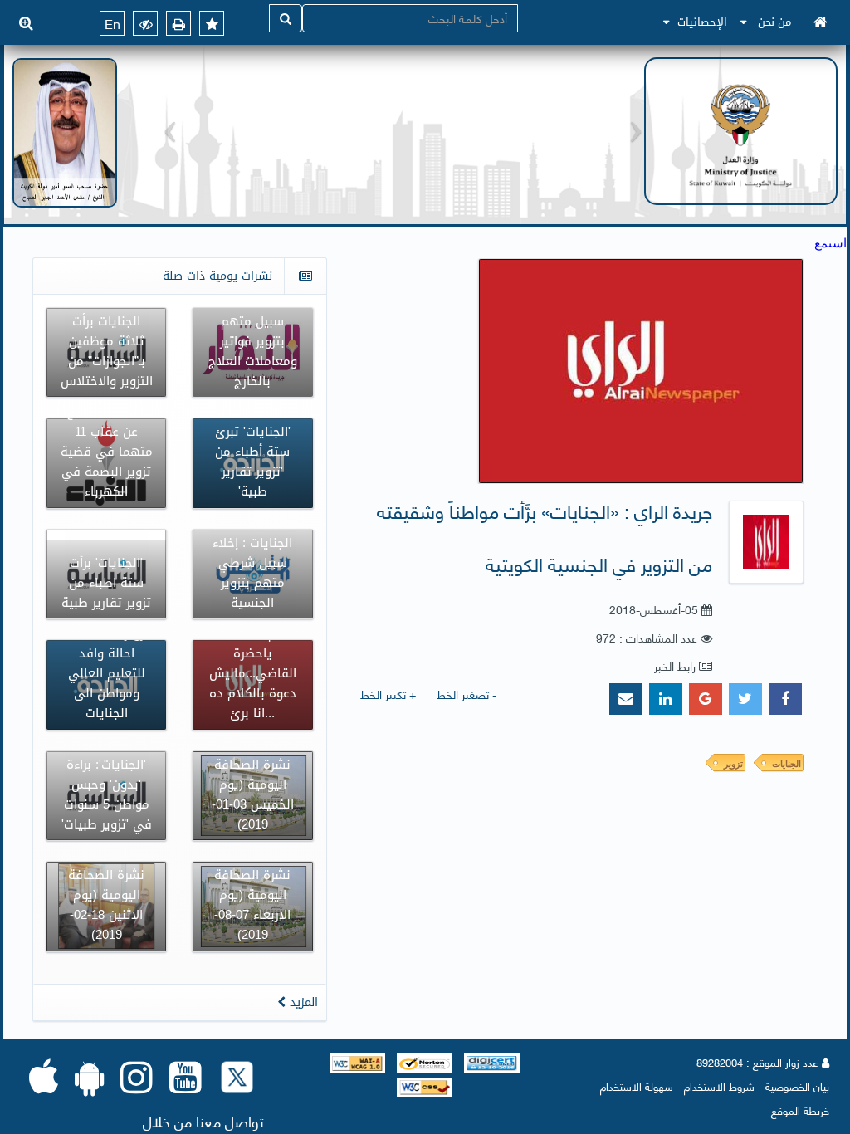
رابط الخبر (675, 665)
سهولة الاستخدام (636, 1086)
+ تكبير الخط (388, 693)
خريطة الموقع (800, 1110)
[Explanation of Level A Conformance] (357, 1062)
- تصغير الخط (466, 693)
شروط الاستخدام (719, 1086)
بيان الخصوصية (797, 1086)
